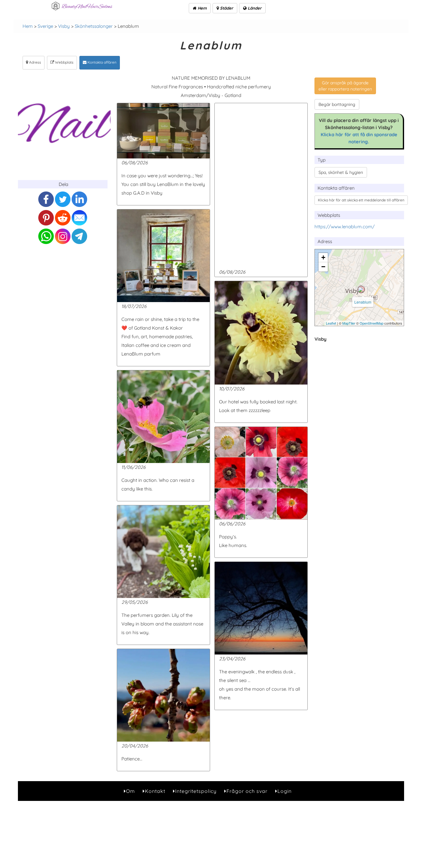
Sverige (45, 26)
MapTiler (348, 323)
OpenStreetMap (371, 323)
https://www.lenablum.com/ (344, 226)
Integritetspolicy (196, 791)
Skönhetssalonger (94, 26)
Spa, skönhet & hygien (341, 172)
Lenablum (362, 302)
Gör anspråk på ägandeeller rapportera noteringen (345, 86)
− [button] (323, 267)
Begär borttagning (337, 104)
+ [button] (323, 257)
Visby (64, 26)
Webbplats (64, 62)
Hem (201, 8)
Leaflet (331, 323)
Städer (226, 8)
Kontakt (155, 791)
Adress (34, 62)
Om (130, 791)
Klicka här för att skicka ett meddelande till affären (361, 200)
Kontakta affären (101, 62)
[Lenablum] (361, 289)
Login (284, 791)
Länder (254, 8)
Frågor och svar (247, 791)
